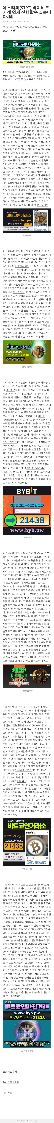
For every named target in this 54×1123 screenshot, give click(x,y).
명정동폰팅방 (32, 973)
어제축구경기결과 (35, 467)
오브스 (22, 929)
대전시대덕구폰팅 (24, 186)
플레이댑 (36, 910)
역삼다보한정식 (31, 258)
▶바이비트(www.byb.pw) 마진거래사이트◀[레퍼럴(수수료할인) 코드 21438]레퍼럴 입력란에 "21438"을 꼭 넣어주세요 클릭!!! (26, 75)
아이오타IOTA (23, 273)
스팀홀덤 (20, 325)
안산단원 (36, 141)
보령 (35, 112)
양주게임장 (14, 284)
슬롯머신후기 (10, 1071)
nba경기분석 (31, 947)
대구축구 (10, 389)
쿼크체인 (12, 814)
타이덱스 (43, 660)
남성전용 (7, 1092)
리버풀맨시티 (44, 710)
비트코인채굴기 (30, 460)
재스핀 (44, 788)
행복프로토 (29, 582)
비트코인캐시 (38, 336)
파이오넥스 (21, 482)
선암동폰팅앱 (22, 314)
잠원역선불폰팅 (14, 725)
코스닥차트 (42, 205)
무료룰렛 (23, 766)
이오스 (33, 171)
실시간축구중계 (11, 1082)
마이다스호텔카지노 (16, 612)
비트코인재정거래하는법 (28, 453)
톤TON (29, 619)
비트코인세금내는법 (16, 653)
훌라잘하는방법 (18, 197)
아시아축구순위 (23, 769)
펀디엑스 (21, 781)
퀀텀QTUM (41, 962)
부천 (45, 423)
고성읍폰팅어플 (18, 988)
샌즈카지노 (19, 292)
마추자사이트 (22, 266)
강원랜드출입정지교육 (37, 571)
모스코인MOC (13, 996)
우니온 (16, 936)
